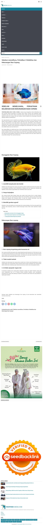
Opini (2, 29)
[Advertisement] (21, 75)
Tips (7, 521)
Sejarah (35, 519)
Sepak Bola (3, 521)
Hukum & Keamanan (5, 23)
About (2, 512)
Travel (11, 521)
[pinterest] (9, 304)
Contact (2, 513)
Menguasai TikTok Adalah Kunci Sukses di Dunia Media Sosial (17, 498)
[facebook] (3, 304)
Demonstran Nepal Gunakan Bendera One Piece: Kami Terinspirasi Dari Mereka (20, 494)
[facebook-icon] (39, 2)
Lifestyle (3, 32)
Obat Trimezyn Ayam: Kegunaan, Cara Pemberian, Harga (15, 214)
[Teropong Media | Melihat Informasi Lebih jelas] (6, 5)
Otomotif (17, 519)
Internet (9, 519)
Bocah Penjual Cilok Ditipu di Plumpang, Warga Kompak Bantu (17, 486)
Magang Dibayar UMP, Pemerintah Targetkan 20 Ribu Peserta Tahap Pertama (19, 490)
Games (3, 44)
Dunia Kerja (4, 26)
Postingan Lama (38, 341)
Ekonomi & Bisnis (5, 20)
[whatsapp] (11, 304)
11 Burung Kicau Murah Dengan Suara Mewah (13, 216)
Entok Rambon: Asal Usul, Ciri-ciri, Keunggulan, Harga (14, 213)
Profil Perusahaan (29, 519)
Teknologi (3, 17)
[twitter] (6, 304)
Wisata (3, 50)
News (13, 519)
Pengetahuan (4, 41)
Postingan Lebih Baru (5, 341)
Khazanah (3, 38)
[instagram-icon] (41, 2)
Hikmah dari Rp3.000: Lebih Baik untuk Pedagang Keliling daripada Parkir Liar (20, 482)
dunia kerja (19, 521)
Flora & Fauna (4, 47)
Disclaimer (3, 514)
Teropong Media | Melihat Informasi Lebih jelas (24, 524)
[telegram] (14, 304)
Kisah (3, 35)
